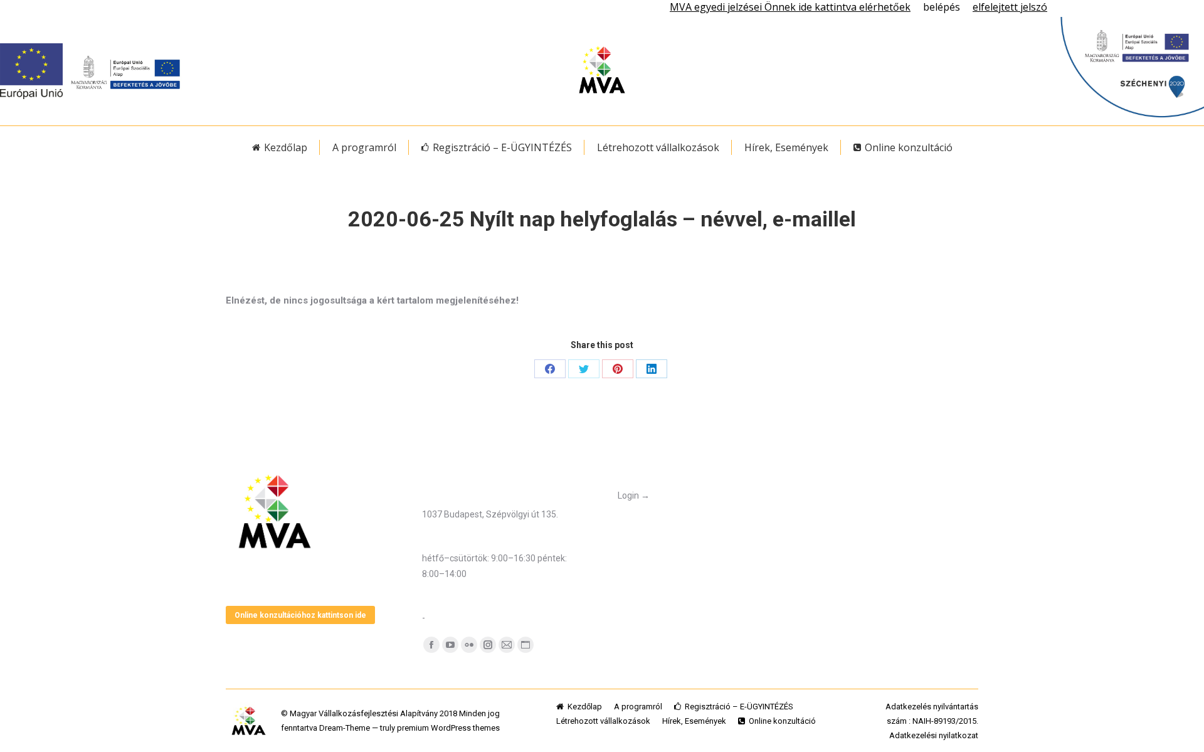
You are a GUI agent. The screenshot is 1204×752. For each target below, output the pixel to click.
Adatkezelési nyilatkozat (933, 735)
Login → (634, 495)
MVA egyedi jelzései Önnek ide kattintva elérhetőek (790, 7)
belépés (941, 7)
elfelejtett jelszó (1010, 7)
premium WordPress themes (448, 728)
